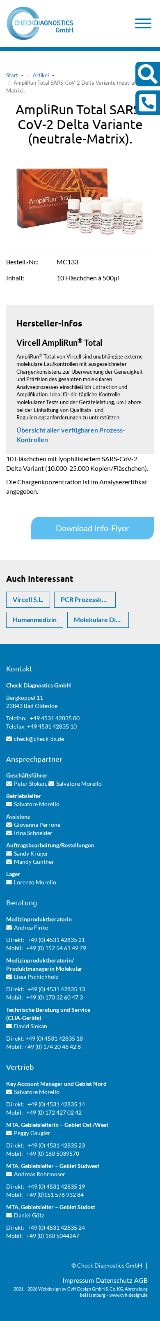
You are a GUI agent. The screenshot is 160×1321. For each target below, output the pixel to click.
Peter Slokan (30, 783)
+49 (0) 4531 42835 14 (56, 1104)
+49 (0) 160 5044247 (52, 1235)
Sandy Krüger (31, 853)
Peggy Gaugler (32, 1132)
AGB (141, 1280)
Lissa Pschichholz (36, 976)
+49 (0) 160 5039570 (52, 1153)
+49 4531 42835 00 (55, 718)
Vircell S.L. (28, 599)
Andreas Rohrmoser (39, 1174)
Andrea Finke (31, 927)
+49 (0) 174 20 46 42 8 (52, 1046)
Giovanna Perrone (37, 824)
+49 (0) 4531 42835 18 (54, 1038)
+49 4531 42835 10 (52, 726)
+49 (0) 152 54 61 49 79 (56, 947)
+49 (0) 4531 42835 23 (56, 1145)
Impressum (78, 1280)
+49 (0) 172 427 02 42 (54, 1112)
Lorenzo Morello (35, 882)
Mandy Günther (34, 861)
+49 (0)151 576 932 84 (55, 1194)
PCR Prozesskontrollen (88, 599)
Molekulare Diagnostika (101, 619)
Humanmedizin (35, 619)
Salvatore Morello (79, 783)
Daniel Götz (29, 1215)
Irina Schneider (33, 832)
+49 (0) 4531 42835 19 (56, 1186)
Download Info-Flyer (92, 528)
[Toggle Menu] (143, 23)
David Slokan (30, 1026)
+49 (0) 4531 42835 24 (56, 1227)
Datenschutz (114, 1280)
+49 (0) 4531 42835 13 (56, 989)
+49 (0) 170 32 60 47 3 (54, 997)
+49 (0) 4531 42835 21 (56, 939)
